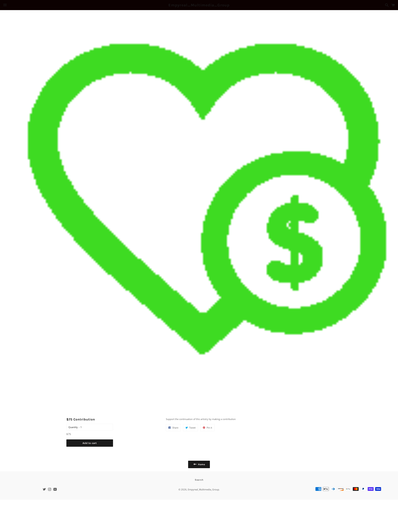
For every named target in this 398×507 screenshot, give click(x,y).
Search (199, 479)
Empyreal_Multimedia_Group (198, 5)
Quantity (73, 427)
